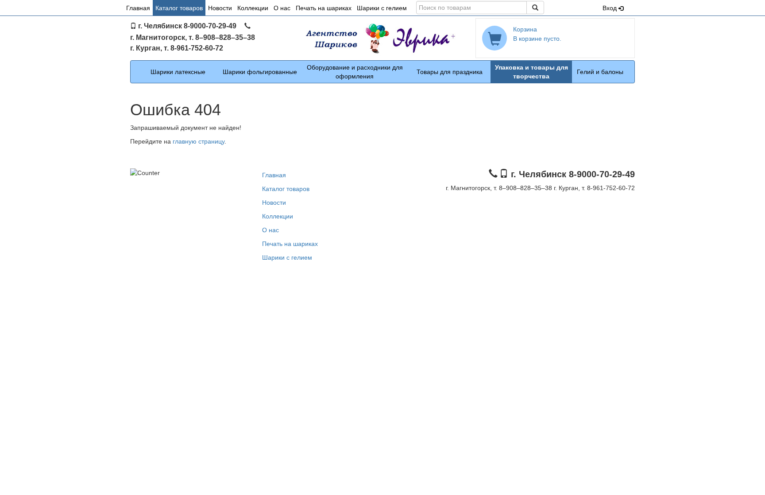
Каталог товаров (179, 8)
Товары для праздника (450, 71)
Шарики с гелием (382, 8)
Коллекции (252, 8)
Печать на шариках (324, 8)
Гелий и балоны (600, 71)
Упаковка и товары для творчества (531, 72)
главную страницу (198, 141)
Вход (610, 8)
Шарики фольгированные (260, 71)
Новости (220, 8)
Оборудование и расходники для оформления (355, 72)
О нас (282, 8)
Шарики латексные (178, 71)
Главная (138, 8)
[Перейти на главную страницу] (382, 38)
